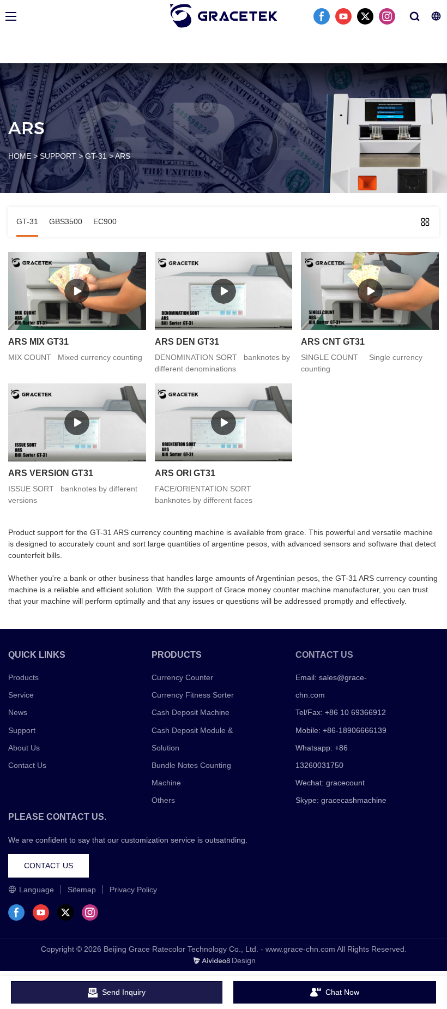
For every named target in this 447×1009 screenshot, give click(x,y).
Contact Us (27, 765)
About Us (24, 747)
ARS (122, 156)
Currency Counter (182, 677)
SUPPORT (58, 156)
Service (21, 694)
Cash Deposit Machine (190, 712)
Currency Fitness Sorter (193, 694)
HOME (19, 156)
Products (23, 677)
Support (21, 730)
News (17, 712)
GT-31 (96, 156)
